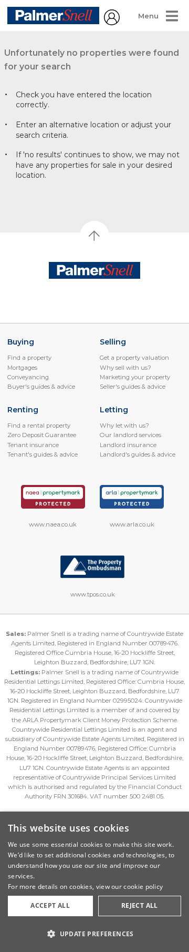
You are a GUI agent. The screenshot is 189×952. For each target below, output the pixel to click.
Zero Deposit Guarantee (41, 435)
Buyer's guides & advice (41, 386)
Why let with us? (124, 425)
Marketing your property (135, 377)
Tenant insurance (33, 445)
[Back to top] (95, 270)
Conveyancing (28, 377)
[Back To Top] (94, 235)
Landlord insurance (128, 445)
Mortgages (22, 367)
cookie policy (143, 886)
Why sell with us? (125, 367)
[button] (94, 933)
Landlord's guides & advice (137, 454)
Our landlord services (130, 435)
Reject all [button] (139, 905)
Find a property (29, 357)
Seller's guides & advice (132, 386)
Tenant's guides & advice (42, 454)
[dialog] (94, 882)
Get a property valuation (134, 357)
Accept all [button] (50, 905)
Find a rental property (38, 425)
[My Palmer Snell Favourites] (112, 22)
